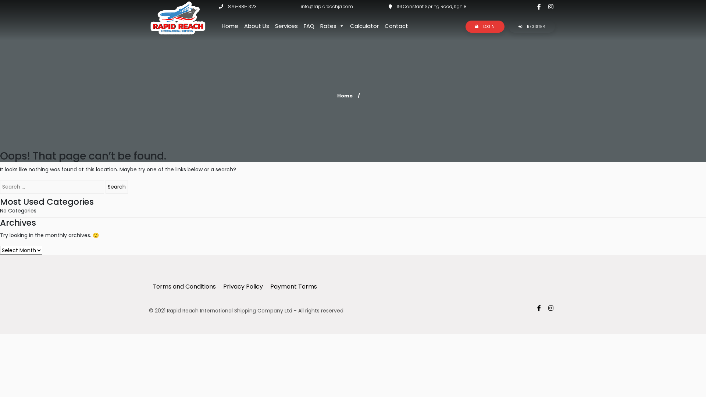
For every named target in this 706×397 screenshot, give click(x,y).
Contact (396, 26)
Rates (328, 26)
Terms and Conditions (184, 286)
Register (535, 26)
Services (286, 26)
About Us (256, 26)
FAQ (309, 26)
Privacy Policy (243, 286)
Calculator (364, 26)
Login (488, 26)
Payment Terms (293, 286)
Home (230, 26)
